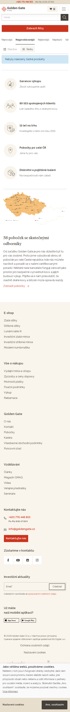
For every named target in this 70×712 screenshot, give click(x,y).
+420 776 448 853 (24, 2)
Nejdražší (57, 39)
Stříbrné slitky (12, 325)
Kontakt (9, 426)
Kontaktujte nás (16, 538)
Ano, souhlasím (54, 704)
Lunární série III (12, 331)
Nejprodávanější (25, 39)
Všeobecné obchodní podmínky (23, 443)
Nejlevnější (43, 39)
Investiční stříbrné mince (18, 342)
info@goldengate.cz (22, 529)
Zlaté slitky (10, 320)
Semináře (9, 493)
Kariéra (8, 437)
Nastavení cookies (13, 704)
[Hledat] (64, 17)
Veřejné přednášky (15, 488)
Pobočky (9, 432)
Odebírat (57, 586)
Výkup (8, 392)
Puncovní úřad (12, 448)
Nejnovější (7, 39)
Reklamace (10, 398)
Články (8, 472)
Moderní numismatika (17, 347)
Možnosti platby (13, 381)
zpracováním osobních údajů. (42, 594)
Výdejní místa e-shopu (17, 371)
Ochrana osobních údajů (34, 645)
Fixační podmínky (14, 387)
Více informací (10, 691)
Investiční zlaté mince (17, 336)
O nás (7, 421)
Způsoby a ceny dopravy (19, 376)
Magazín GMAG (13, 477)
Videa (7, 482)
